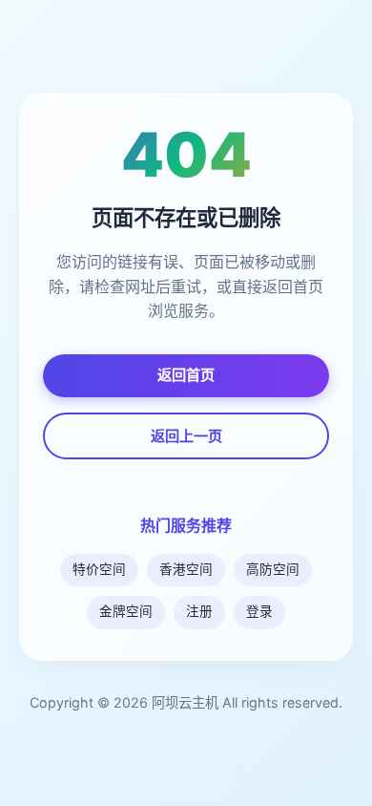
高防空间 (273, 569)
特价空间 (99, 569)
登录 (259, 611)
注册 (199, 611)
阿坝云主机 (185, 702)
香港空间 (186, 569)
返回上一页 (186, 436)
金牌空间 (126, 611)
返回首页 (186, 375)
